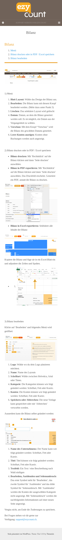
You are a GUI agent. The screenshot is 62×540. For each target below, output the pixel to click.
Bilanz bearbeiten (19, 58)
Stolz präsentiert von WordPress (19, 534)
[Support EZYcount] (31, 9)
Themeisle (50, 534)
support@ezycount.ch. (26, 519)
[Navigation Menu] (59, 23)
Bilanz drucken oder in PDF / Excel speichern (32, 54)
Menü (13, 50)
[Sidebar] (3, 23)
